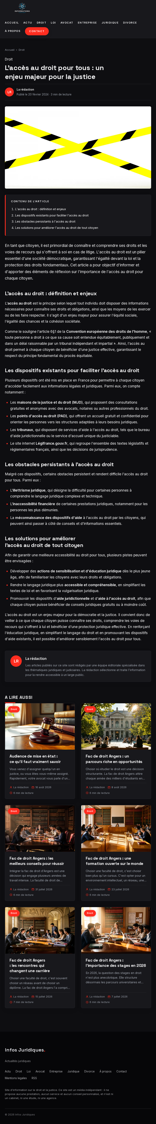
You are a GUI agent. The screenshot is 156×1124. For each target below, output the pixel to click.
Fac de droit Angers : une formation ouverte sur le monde (114, 861)
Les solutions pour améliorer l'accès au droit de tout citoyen (56, 227)
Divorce (130, 22)
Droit (42, 22)
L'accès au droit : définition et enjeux (40, 209)
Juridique (110, 22)
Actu (27, 22)
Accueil (12, 22)
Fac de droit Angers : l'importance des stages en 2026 (116, 963)
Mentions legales (16, 1078)
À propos (13, 30)
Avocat (67, 22)
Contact (37, 31)
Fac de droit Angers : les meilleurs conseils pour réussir (37, 861)
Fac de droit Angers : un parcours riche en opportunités (114, 759)
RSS (34, 1078)
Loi (53, 22)
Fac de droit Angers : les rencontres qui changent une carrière (30, 965)
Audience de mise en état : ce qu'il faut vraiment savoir (35, 759)
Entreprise (87, 22)
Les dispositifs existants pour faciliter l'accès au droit (52, 215)
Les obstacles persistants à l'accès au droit (45, 221)
